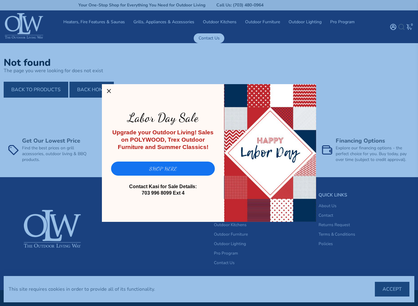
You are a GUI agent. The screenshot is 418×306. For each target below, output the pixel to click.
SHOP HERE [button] (163, 168)
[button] (108, 91)
